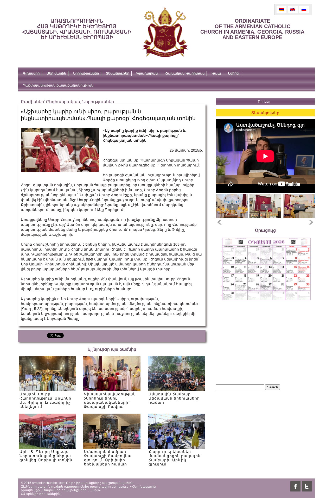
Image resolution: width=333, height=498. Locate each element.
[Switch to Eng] (293, 9)
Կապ (216, 73)
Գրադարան (147, 73)
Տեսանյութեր (117, 73)
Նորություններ (86, 73)
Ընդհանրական (63, 101)
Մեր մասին (56, 73)
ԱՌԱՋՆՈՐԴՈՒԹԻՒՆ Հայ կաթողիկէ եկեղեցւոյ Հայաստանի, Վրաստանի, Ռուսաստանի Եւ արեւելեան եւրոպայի (76, 29)
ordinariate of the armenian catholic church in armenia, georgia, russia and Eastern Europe (252, 29)
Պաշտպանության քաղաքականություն (58, 85)
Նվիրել (234, 73)
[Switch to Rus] (304, 9)
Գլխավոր (31, 73)
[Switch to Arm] (281, 9)
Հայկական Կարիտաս (184, 73)
